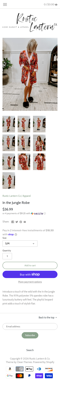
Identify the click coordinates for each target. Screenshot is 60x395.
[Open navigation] (5, 4)
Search (30, 350)
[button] (30, 213)
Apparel (27, 195)
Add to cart (30, 265)
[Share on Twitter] (17, 221)
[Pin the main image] (21, 221)
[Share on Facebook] (13, 221)
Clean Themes (24, 362)
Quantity (6, 250)
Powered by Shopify (43, 362)
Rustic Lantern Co (11, 195)
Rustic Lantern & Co (39, 358)
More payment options (30, 282)
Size (4, 238)
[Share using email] (25, 221)
